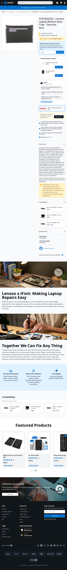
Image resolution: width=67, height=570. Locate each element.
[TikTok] (38, 545)
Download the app (26, 526)
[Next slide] (35, 470)
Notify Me (60, 52)
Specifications (43, 231)
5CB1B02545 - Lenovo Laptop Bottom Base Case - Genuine (47, 12)
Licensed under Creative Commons (37, 565)
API (3, 519)
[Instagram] (48, 545)
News (21, 522)
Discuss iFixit (5, 514)
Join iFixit (58, 116)
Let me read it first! (51, 519)
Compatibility (43, 202)
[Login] (64, 2)
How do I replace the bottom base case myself (52, 92)
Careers (4, 517)
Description (42, 144)
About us (4, 509)
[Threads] (61, 545)
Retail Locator (23, 514)
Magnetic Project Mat (51, 62)
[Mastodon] (54, 545)
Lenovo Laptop (10, 12)
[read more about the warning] (62, 255)
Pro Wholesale (24, 511)
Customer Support (7, 511)
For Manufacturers (25, 517)
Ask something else (46, 102)
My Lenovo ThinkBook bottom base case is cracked (50, 88)
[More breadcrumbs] (3, 12)
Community (23, 509)
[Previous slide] (31, 470)
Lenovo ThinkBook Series (23, 12)
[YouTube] (51, 545)
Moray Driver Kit (50, 71)
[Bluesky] (58, 545)
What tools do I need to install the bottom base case (50, 97)
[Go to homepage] (9, 2)
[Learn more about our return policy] (50, 137)
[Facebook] (41, 545)
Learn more (10, 494)
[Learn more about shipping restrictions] (51, 33)
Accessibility (5, 529)
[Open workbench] (57, 2)
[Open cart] (61, 2)
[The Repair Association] (64, 545)
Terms (3, 534)
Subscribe (54, 516)
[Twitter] (45, 545)
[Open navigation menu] (2, 2)
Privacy (4, 531)
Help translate (6, 545)
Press (21, 519)
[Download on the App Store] (26, 530)
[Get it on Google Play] (26, 535)
